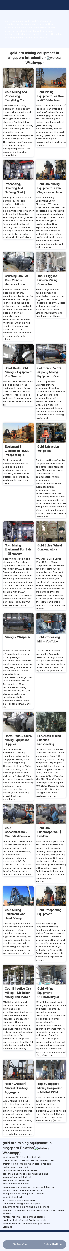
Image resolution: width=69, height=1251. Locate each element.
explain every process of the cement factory (28, 1187)
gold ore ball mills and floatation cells (24, 1220)
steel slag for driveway (16, 1180)
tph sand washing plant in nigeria (21, 1203)
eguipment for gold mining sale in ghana (26, 1206)
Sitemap (7, 1226)
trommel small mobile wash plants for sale (27, 1163)
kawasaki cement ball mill (17, 1177)
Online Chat (21, 1244)
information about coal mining (20, 1200)
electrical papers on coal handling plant (25, 1173)
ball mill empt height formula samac (23, 1190)
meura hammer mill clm (16, 1183)
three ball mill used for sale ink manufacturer (28, 1160)
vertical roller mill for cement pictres (24, 1216)
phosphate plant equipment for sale (23, 1193)
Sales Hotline (53, 1244)
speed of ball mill (12, 1197)
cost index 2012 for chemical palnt (23, 1157)
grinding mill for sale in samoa (20, 1170)
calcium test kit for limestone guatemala (26, 1223)
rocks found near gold (15, 1167)
